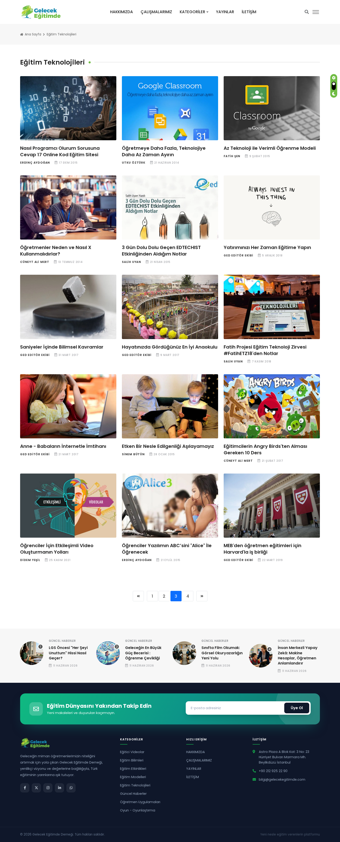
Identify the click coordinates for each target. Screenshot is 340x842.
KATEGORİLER (192, 12)
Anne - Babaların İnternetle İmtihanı (63, 446)
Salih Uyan (131, 262)
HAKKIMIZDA (121, 12)
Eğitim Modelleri (133, 777)
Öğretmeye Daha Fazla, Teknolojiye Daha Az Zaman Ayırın (164, 151)
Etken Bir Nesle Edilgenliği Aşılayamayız (168, 446)
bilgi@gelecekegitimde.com (282, 779)
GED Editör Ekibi (238, 255)
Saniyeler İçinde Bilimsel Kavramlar (61, 347)
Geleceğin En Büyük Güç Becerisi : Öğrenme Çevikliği (143, 653)
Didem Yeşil (30, 560)
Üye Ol (297, 708)
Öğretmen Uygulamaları (140, 802)
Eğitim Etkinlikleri (133, 768)
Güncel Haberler (62, 641)
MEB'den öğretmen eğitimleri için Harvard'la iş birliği (262, 548)
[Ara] (307, 12)
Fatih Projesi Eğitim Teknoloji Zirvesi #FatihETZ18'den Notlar (265, 350)
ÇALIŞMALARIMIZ (156, 12)
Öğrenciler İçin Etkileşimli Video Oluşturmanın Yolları (56, 548)
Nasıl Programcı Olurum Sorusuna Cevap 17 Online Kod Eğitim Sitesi (60, 151)
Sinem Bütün (133, 454)
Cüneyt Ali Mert (34, 262)
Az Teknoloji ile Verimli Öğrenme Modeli (270, 148)
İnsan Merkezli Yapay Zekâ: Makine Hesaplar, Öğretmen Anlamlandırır (298, 655)
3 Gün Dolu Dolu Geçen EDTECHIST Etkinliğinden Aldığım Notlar (161, 250)
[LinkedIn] (59, 787)
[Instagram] (48, 787)
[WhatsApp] (71, 787)
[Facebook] (24, 787)
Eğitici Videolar (132, 752)
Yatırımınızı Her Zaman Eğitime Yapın (267, 247)
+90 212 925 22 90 (273, 771)
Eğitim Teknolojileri (61, 34)
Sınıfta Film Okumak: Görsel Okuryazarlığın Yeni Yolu (222, 653)
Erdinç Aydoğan (35, 163)
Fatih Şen (232, 156)
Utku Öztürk (133, 163)
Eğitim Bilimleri (131, 760)
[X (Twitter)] (36, 787)
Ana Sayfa (32, 34)
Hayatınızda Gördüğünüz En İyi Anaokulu (169, 347)
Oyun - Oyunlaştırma (137, 810)
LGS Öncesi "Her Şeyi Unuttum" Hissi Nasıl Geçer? (68, 653)
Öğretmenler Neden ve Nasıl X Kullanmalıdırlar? (55, 250)
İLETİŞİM (249, 12)
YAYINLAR (225, 12)
